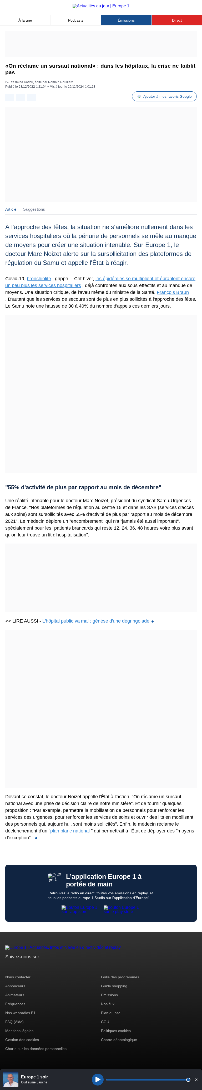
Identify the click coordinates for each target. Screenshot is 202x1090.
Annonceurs (15, 986)
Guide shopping (114, 986)
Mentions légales (19, 1031)
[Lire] (98, 1080)
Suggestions (34, 209)
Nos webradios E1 (20, 1013)
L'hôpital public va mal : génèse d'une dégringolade (95, 621)
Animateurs (14, 995)
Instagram (17, 966)
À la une (25, 20)
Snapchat (44, 966)
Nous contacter (18, 977)
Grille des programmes (120, 977)
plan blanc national (70, 830)
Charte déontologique (119, 1040)
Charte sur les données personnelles (36, 1049)
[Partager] (9, 97)
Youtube (35, 966)
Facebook (26, 966)
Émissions (126, 20)
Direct (177, 20)
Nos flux (107, 1004)
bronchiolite (39, 278)
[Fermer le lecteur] (196, 1079)
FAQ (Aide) (14, 1022)
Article (10, 209)
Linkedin (53, 966)
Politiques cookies (116, 1031)
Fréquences (15, 1004)
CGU (105, 1022)
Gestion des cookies (22, 1040)
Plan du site (110, 1013)
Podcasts (75, 20)
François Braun (173, 292)
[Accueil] (101, 6)
